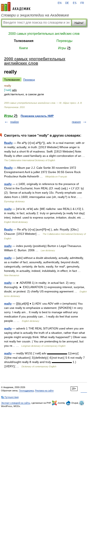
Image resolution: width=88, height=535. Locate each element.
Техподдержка (26, 390)
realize (14, 121)
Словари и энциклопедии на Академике (35, 15)
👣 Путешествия (10, 397)
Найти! (78, 22)
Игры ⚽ (64, 48)
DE (67, 3)
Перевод (29, 79)
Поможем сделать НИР (37, 115)
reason (76, 121)
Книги (23, 48)
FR (82, 3)
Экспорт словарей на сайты (15, 403)
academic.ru (15, 6)
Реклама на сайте (44, 390)
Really (8, 142)
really (8, 184)
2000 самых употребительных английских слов (44, 33)
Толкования (23, 41)
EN (59, 3)
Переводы (64, 41)
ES (75, 3)
